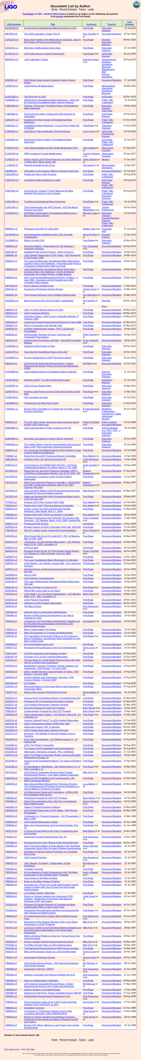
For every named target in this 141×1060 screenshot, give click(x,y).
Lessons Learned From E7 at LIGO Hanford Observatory (51, 720)
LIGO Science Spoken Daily (37, 386)
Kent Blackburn (90, 295)
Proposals (107, 229)
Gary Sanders (89, 34)
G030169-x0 (11, 578)
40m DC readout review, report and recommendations (50, 530)
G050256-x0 (11, 536)
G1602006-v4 (11, 140)
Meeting (106, 159)
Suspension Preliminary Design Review (43, 289)
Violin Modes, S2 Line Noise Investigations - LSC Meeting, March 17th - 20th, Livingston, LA (52, 595)
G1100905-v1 (11, 240)
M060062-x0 (11, 80)
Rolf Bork (87, 363)
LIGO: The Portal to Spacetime (39, 745)
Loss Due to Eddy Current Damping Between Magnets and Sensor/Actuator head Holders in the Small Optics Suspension (52, 930)
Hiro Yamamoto (90, 246)
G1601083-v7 (11, 207)
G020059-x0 (11, 714)
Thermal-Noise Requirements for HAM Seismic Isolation (51, 948)
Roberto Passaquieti (88, 472)
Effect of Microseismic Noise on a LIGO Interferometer (50, 952)
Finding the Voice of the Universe (40, 174)
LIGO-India (107, 54)
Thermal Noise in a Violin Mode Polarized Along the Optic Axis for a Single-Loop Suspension (52, 661)
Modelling (106, 409)
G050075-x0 (11, 548)
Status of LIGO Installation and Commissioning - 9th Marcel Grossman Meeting (49, 779)
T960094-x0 (11, 980)
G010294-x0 (11, 739)
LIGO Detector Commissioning (39, 578)
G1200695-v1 (11, 358)
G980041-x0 (11, 261)
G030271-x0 (11, 569)
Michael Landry (90, 213)
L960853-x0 (11, 171)
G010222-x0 (11, 748)
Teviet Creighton (91, 518)
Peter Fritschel (90, 334)
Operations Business (107, 65)
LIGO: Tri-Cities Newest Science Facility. (44, 310)
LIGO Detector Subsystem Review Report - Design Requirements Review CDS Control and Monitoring (49, 985)
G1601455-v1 (11, 201)
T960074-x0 (11, 957)
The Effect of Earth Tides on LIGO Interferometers (48, 945)
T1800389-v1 (11, 114)
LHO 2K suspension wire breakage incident (45, 653)
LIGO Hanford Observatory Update (41, 822)
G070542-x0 (11, 471)
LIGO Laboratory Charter (36, 59)
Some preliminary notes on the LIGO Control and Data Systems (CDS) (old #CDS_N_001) (50, 1003)
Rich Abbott (88, 456)
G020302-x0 (11, 683)
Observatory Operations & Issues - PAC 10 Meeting (49, 752)
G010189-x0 (11, 761)
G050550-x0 (11, 527)
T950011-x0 (11, 837)
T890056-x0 (11, 885)
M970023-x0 (11, 34)
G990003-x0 (11, 816)
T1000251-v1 (11, 409)
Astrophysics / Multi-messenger (111, 415)
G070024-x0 (11, 496)
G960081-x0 (11, 295)
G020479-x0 (11, 603)
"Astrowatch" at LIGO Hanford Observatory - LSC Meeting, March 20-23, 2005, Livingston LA (52, 543)
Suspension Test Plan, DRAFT (39, 969)
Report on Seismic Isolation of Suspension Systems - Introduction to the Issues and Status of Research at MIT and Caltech (51, 1019)
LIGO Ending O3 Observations (39, 86)
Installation (107, 380)
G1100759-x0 (11, 380)
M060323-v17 (12, 59)
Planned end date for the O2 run (39, 165)
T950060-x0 (11, 975)
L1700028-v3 (11, 165)
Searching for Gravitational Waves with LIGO (45, 352)
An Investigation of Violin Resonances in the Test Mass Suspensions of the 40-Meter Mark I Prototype (51, 873)
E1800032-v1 (11, 131)
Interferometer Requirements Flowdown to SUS (47, 996)
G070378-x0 (11, 477)
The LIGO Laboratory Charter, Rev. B (42, 34)
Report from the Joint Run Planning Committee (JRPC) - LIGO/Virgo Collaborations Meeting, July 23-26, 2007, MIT (52, 472)
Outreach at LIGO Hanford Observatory (43, 603)
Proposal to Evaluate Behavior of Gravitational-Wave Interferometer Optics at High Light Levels (49, 905)
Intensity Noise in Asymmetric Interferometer (45, 612)
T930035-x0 (11, 633)
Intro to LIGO (30, 575)
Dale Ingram (89, 491)
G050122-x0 (11, 542)
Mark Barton (89, 831)
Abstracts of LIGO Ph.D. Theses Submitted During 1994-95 (52, 993)
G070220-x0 (11, 491)
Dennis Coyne (90, 952)
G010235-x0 (11, 752)
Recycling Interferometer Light (38, 644)
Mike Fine (88, 772)
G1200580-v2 (11, 372)
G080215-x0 (11, 465)
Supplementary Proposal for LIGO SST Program (47, 711)
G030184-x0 (11, 581)
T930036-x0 (11, 612)
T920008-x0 (11, 872)
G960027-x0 (11, 310)
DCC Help (30, 1049)
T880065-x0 (11, 896)
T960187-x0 (11, 952)
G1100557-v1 (11, 386)
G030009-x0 (11, 575)
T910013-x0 (11, 893)
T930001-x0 (11, 1002)
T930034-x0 (11, 621)
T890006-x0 (11, 916)
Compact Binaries (110, 218)
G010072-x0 (11, 755)
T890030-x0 (11, 869)
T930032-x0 (11, 636)
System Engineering (108, 208)
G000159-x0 (11, 778)
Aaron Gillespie (90, 846)
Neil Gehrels (89, 301)
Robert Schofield (91, 422)
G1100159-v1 (11, 397)
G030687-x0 (11, 557)
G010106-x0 (11, 767)
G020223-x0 (11, 701)
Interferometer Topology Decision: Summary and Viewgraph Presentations (47, 335)
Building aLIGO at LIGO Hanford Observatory (47, 380)
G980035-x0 (11, 277)
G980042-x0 (11, 822)
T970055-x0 (11, 936)
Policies (106, 74)
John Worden (89, 148)
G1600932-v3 (11, 100)
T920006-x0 (11, 846)
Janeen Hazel (90, 289)
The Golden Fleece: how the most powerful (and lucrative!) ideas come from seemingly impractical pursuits (52, 445)
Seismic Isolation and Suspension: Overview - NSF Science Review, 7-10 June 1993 (49, 678)
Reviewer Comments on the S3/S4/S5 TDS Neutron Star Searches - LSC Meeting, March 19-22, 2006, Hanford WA (52, 519)
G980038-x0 (11, 269)
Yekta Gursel (89, 896)
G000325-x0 (11, 784)
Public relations (109, 422)
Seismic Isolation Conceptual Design (42, 990)
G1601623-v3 (11, 180)
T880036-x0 (11, 1011)
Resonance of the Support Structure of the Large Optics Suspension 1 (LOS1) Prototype (51, 923)
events (59, 16)
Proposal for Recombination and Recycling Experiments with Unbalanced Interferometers (51, 911)
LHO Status (29, 683)
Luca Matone (89, 784)
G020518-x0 (11, 600)
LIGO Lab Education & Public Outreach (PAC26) (47, 428)
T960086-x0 (11, 969)
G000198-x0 (11, 252)
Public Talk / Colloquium (108, 101)
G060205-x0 (11, 509)
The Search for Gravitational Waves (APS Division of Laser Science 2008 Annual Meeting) (52, 451)
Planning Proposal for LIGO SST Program (44, 708)
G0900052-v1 (11, 444)
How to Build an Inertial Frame (39, 286)
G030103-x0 (11, 587)
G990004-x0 (11, 810)
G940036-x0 (11, 329)
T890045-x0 (11, 881)
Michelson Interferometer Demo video (42, 48)
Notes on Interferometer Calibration (41, 980)
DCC (6, 1049)
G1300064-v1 (11, 346)
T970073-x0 (11, 928)
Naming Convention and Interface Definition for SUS (49, 975)
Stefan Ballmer (90, 159)
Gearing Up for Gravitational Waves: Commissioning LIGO (52, 698)
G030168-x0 (11, 591)
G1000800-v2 (11, 403)
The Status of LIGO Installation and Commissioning (49, 748)
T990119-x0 (11, 708)
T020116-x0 (11, 653)
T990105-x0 (11, 711)
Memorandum (108, 86)
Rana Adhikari (90, 692)
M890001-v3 (11, 229)
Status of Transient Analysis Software (42, 807)
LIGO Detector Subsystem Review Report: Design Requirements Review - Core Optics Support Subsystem (51, 773)
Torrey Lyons (89, 648)
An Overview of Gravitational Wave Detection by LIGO (50, 28)
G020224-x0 (11, 698)
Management (108, 69)
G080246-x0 (11, 459)
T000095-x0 (11, 801)
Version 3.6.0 (14, 1049)
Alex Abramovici (91, 606)
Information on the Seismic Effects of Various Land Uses (51, 171)
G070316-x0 (11, 482)
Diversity (106, 40)
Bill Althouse (89, 863)
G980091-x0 (11, 255)
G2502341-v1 (11, 48)
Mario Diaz (88, 594)
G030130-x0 (11, 594)
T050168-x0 (11, 530)
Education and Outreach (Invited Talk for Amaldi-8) (48, 439)
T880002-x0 (11, 1025)
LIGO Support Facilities (35, 857)
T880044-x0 (11, 1008)
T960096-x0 (11, 963)
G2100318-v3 (11, 28)
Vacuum (106, 56)
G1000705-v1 (11, 391)
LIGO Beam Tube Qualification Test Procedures (47, 131)
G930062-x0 (11, 334)
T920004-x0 (11, 852)
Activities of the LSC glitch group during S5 (45, 459)
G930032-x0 (11, 666)
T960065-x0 (11, 942)
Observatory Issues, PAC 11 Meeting (42, 727)
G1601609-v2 (11, 174)
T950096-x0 (11, 993)
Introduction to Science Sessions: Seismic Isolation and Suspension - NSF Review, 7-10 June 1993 (51, 667)
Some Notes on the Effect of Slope (41, 878)
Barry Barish (89, 708)
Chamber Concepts (33, 869)
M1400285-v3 (12, 235)
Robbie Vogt (89, 229)
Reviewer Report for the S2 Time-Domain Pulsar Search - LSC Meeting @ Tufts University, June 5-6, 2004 (52, 552)
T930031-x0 (11, 629)
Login (91, 9)
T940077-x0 (11, 648)
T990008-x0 (11, 798)
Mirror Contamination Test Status (40, 629)
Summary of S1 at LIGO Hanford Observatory (46, 657)
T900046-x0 (11, 606)
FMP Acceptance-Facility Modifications (43, 154)
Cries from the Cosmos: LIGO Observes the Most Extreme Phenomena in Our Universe (48, 192)
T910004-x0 (11, 910)
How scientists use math (36, 397)
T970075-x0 (11, 922)
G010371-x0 (11, 733)
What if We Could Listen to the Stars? (42, 591)
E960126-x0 (11, 363)
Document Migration (111, 34)
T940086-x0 (11, 615)
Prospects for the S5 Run (36, 524)
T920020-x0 (11, 644)
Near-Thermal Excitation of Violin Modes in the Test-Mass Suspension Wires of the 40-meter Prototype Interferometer (52, 847)
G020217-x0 (11, 705)
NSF (104, 72)
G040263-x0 (11, 551)
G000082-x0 (11, 807)
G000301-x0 (11, 792)
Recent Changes (68, 9)
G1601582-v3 (11, 191)
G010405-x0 (11, 727)
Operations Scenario (34, 1008)
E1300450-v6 (11, 154)
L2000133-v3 (11, 86)
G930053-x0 (11, 672)
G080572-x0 (11, 450)
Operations (107, 77)
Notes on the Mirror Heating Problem (42, 881)
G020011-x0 (11, 720)
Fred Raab (28, 14)
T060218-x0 (11, 505)
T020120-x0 (11, 660)
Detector (106, 116)
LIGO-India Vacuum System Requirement (44, 54)
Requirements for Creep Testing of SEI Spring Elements (51, 843)
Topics (82, 9)
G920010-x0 (11, 340)
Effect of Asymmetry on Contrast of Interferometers (48, 633)
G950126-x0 (11, 316)
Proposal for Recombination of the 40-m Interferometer (50, 648)
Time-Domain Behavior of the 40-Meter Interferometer (50, 295)
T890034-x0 (11, 857)
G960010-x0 (11, 313)
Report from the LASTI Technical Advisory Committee (50, 456)
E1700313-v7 (11, 54)
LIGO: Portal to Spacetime (36, 600)
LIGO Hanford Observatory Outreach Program (46, 705)
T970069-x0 (11, 843)
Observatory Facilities (108, 149)
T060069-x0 (11, 515)
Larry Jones (88, 131)
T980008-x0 (11, 825)
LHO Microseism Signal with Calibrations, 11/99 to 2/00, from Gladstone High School (51, 793)
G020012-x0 (11, 724)
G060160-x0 (11, 518)
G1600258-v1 (11, 213)
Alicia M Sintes (90, 235)
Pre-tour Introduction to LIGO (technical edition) (47, 358)
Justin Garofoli (90, 465)
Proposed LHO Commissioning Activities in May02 (48, 701)
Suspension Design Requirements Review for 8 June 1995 (52, 322)
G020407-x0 (11, 657)
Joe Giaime (88, 165)
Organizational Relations (109, 60)
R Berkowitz (89, 563)
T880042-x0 (11, 1017)
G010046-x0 (11, 730)
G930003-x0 (11, 677)
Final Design (108, 134)
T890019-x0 (11, 878)
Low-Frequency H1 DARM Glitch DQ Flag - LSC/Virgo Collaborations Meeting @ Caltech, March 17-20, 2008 (50, 466)
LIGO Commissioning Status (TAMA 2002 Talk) (47, 724)
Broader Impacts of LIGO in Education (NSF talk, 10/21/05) (52, 527)
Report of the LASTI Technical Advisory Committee (48, 505)
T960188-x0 (11, 948)
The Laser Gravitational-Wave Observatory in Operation (51, 560)
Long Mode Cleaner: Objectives (39, 893)
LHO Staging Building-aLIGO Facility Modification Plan (51, 148)
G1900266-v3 (11, 106)
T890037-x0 (11, 863)
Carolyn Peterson (91, 154)
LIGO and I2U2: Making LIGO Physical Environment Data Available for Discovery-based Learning (52, 492)
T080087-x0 (11, 456)
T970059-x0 (11, 945)
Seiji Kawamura (90, 837)
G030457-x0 (11, 563)
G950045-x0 (11, 322)
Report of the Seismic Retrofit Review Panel (45, 692)
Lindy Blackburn (91, 459)
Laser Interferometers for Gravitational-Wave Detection (50, 372)
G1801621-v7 (11, 125)
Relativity (28, 557)
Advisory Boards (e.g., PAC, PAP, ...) (111, 429)
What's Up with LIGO (34, 240)
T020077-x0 (11, 692)
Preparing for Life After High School (41, 403)
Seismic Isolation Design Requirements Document (48, 942)
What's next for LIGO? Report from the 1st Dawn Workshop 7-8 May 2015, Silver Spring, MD (52, 160)
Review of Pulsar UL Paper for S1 (40, 587)
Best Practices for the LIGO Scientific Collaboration (49, 301)
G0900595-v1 (11, 439)
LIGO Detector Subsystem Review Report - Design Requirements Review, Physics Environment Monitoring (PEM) (51, 366)
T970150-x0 (11, 772)
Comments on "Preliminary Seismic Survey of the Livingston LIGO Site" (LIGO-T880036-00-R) (48, 1012)
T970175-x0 (11, 831)
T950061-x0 (11, 996)
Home (54, 9)
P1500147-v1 (11, 159)
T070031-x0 (11, 502)
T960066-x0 (11, 990)
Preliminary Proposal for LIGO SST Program (45, 798)
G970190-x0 (11, 286)
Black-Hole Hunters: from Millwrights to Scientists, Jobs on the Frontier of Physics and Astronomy (52, 41)
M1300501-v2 (12, 301)
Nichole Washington (88, 208)
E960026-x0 (11, 984)
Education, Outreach (107, 29)
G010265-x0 (11, 745)
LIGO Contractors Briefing (36, 313)
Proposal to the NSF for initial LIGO (41, 229)
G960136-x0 (11, 289)
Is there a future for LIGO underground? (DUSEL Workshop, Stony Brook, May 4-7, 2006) (47, 510)
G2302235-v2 (11, 40)
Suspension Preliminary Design (39, 957)
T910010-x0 (11, 904)
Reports (105, 419)
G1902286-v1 (11, 97)
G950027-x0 (11, 325)
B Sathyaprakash (91, 409)
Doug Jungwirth (90, 340)
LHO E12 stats (31, 548)
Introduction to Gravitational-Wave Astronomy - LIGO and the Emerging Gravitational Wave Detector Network (51, 101)
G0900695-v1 (11, 428)
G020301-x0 (11, 686)
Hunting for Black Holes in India (39, 346)
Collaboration (108, 411)
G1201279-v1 (11, 352)
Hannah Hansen (91, 59)
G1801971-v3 (11, 120)
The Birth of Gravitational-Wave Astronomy (44, 201)
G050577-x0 (11, 524)
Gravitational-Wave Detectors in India (42, 180)
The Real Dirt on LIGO (35, 97)
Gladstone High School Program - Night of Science (49, 252)
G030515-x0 (11, 560)
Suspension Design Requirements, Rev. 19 (45, 837)
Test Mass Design (32, 606)
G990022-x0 (11, 246)
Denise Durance (91, 801)
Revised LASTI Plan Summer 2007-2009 (44, 502)
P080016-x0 (11, 422)
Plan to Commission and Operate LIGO (43, 325)
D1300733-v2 (11, 148)
